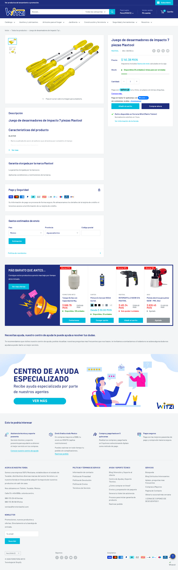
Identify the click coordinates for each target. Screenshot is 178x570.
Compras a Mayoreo (153, 487)
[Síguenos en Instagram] (61, 557)
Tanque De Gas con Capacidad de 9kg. (69, 299)
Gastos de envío (143, 64)
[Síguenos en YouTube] (71, 557)
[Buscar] (112, 11)
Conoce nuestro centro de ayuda (24, 450)
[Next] (172, 295)
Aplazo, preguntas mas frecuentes (155, 481)
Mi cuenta (146, 13)
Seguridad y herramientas (124, 22)
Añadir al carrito (125, 106)
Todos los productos (19, 30)
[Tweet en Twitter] (163, 50)
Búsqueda (149, 472)
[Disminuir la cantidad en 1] (123, 81)
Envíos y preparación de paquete (123, 489)
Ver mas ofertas (18, 286)
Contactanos (74, 320)
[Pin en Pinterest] (158, 50)
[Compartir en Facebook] (154, 50)
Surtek (93, 295)
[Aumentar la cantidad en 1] (136, 81)
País (10, 227)
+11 (111, 305)
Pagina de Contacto (153, 490)
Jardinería (73, 22)
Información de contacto (83, 472)
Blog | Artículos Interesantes (157, 476)
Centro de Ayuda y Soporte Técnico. (120, 480)
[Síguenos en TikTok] (75, 557)
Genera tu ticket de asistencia (121, 493)
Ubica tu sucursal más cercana (158, 494)
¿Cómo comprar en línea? (119, 485)
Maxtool (115, 51)
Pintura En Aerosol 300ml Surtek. (100, 299)
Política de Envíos (80, 484)
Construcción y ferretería (95, 22)
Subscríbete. (166, 2)
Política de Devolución (82, 480)
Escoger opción (102, 320)
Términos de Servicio (81, 488)
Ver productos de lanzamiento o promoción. (22, 2)
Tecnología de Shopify (13, 562)
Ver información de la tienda (126, 121)
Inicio (7, 30)
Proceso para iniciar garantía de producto (122, 498)
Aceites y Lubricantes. (28, 22)
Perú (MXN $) (10, 553)
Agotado (158, 320)
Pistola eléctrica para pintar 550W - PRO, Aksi (158, 299)
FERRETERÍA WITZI (68, 295)
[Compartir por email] (167, 50)
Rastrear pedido (62, 454)
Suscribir (12, 541)
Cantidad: (115, 81)
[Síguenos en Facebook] (57, 557)
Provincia (49, 227)
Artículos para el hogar (52, 22)
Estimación (17, 241)
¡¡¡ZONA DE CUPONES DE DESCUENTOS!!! (155, 499)
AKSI (148, 295)
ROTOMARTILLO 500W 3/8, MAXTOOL (129, 299)
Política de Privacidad (82, 476)
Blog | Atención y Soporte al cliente (120, 473)
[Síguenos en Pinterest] (66, 557)
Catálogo (8, 22)
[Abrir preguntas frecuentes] (173, 556)
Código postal (87, 227)
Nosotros (145, 22)
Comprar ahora (155, 106)
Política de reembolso (17, 253)
